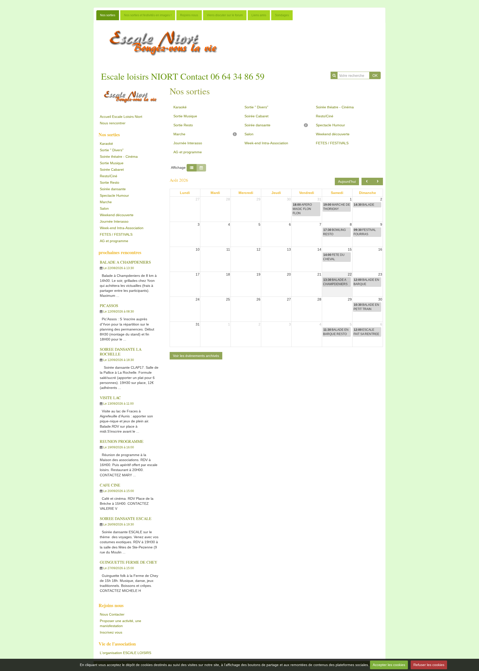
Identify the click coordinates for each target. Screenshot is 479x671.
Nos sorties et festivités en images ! (147, 15)
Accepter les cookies (389, 665)
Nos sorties (107, 15)
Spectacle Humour (114, 195)
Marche (106, 202)
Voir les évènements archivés (196, 356)
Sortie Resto (109, 182)
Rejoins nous (189, 15)
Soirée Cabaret (112, 169)
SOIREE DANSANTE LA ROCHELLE (120, 351)
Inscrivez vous (111, 632)
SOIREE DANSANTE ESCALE (125, 518)
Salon (104, 208)
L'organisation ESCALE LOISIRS (125, 653)
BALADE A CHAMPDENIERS (125, 262)
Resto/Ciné (108, 176)
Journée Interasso (114, 221)
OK (374, 75)
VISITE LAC (110, 397)
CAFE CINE (110, 485)
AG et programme (114, 241)
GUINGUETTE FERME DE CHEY (128, 562)
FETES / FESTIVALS (116, 234)
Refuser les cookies (428, 665)
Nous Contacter (112, 614)
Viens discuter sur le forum (225, 15)
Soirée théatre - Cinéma (119, 157)
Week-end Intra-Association (121, 228)
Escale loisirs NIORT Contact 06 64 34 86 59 (182, 76)
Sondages (282, 15)
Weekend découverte (116, 215)
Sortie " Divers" (111, 150)
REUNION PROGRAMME (121, 441)
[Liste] (192, 167)
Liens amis (258, 15)
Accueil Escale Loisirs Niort (121, 117)
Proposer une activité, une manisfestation (120, 623)
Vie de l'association (117, 643)
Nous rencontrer (112, 123)
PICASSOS (109, 305)
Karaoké (106, 144)
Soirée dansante (113, 189)
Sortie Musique (111, 163)
